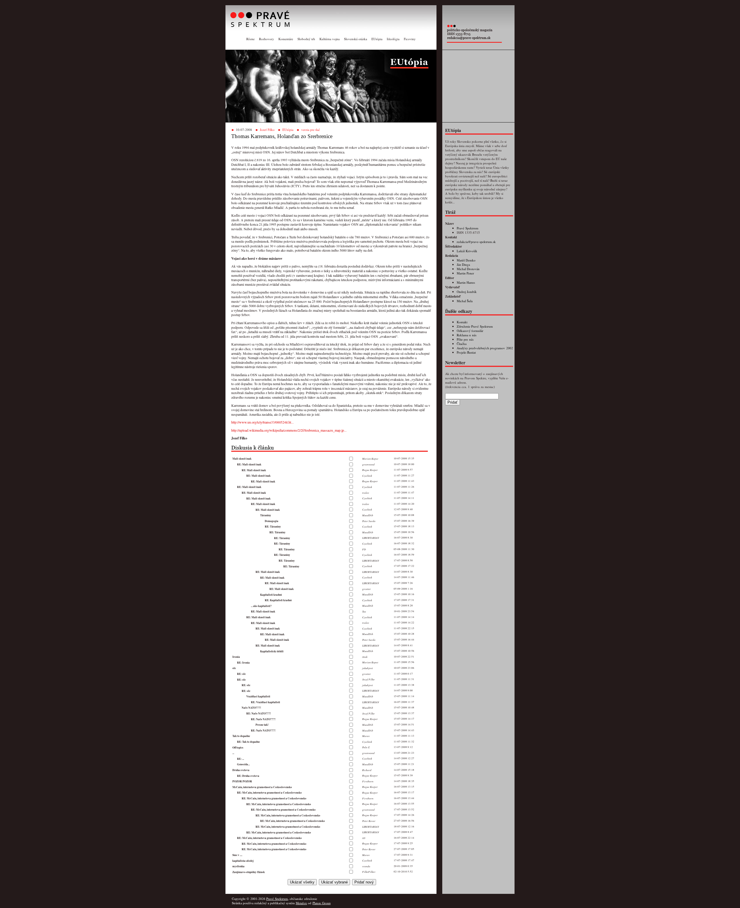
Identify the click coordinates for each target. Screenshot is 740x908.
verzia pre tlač (310, 129)
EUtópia (376, 39)
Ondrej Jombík (467, 291)
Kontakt (462, 322)
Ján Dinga (463, 264)
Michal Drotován (468, 269)
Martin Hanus (466, 282)
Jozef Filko (267, 129)
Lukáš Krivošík (467, 251)
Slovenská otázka (355, 39)
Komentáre (285, 39)
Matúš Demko (466, 260)
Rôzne (250, 39)
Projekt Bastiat (466, 352)
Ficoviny (410, 39)
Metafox (301, 903)
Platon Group (321, 903)
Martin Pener (465, 273)
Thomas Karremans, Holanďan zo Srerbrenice (281, 136)
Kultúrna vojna (329, 39)
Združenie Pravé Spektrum (475, 326)
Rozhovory (266, 39)
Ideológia (393, 39)
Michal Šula (465, 301)
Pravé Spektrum (467, 228)
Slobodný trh (306, 39)
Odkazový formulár (470, 330)
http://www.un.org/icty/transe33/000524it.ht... (262, 422)
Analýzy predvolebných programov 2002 (485, 348)
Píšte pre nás (465, 339)
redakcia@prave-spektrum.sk (476, 241)
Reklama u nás (466, 335)
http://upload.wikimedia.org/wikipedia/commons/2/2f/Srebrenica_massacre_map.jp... (289, 430)
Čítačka (462, 343)
